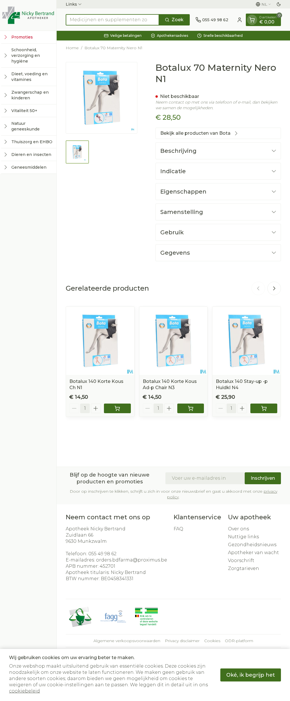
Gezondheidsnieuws (252, 544)
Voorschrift (241, 560)
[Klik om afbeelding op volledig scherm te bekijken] (101, 97)
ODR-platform (239, 640)
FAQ (178, 528)
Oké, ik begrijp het (250, 675)
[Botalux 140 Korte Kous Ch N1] (100, 341)
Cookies (212, 640)
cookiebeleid (24, 691)
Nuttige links (243, 536)
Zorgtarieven (243, 568)
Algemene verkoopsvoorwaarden (126, 640)
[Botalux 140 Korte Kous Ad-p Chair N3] (173, 341)
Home (72, 47)
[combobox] (112, 19)
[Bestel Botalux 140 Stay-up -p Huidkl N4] (263, 408)
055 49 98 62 (102, 553)
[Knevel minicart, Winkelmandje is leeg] (252, 20)
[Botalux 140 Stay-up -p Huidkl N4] (246, 341)
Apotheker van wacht (253, 552)
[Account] (239, 20)
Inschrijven (263, 478)
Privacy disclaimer (182, 640)
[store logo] (28, 15)
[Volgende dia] (274, 288)
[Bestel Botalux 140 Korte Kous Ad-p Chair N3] (190, 408)
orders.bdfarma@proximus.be (131, 560)
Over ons (238, 528)
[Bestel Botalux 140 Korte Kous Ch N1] (117, 408)
